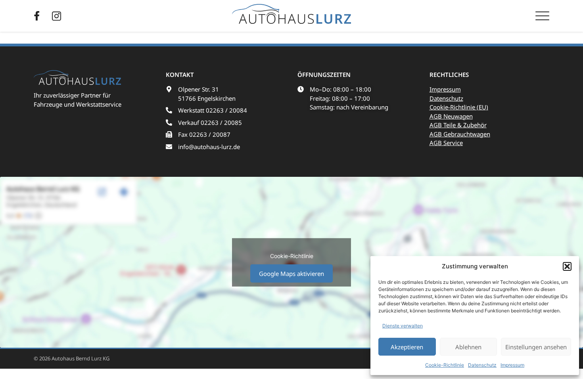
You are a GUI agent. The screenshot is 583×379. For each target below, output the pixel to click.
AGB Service (446, 143)
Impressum (512, 365)
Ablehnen (468, 347)
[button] (567, 266)
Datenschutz (482, 365)
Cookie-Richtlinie (444, 365)
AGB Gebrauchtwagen (460, 134)
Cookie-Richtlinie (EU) (459, 107)
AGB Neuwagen (451, 116)
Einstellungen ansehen (536, 347)
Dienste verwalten (402, 326)
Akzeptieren (407, 347)
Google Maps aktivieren (291, 274)
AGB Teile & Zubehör (458, 125)
